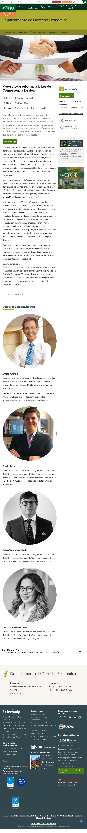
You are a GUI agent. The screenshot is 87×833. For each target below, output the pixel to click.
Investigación (61, 6)
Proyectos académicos (11, 751)
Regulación (54, 652)
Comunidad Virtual (70, 7)
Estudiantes (5, 2)
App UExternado (40, 2)
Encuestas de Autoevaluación (69, 749)
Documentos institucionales (10, 744)
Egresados (13, 2)
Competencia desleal (14, 652)
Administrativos (30, 2)
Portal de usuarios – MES (74, 741)
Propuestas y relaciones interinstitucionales (39, 732)
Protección (41, 652)
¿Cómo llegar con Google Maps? (14, 734)
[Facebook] (60, 717)
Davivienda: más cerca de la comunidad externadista (68, 783)
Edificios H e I (46, 768)
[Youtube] (70, 717)
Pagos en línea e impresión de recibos (70, 771)
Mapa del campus (47, 762)
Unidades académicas (32, 7)
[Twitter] (65, 717)
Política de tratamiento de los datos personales (15, 767)
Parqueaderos (46, 759)
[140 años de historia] (81, 821)
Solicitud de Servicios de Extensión (43, 736)
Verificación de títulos (38, 739)
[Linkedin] (74, 717)
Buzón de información (38, 714)
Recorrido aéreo (47, 765)
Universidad (64, 154)
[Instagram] (79, 717)
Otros (5, 761)
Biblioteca (52, 7)
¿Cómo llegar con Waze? (11, 737)
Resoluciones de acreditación (14, 748)
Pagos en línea (56, 1)
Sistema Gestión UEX (66, 766)
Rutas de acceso (47, 756)
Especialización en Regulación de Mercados (22, 267)
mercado (29, 652)
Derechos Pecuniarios (11, 755)
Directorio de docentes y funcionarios (39, 718)
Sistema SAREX (64, 763)
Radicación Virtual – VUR (53, 747)
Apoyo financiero (67, 1)
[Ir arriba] (80, 651)
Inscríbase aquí (9, 141)
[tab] (71, 127)
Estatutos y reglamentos (12, 758)
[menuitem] (9, 32)
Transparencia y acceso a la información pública (12, 772)
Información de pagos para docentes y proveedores (68, 753)
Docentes (21, 2)
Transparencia (80, 6)
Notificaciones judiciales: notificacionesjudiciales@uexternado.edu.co (43, 724)
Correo (48, 2)
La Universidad (22, 6)
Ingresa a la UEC (44, 7)
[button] (71, 89)
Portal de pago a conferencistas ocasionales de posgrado (70, 759)
